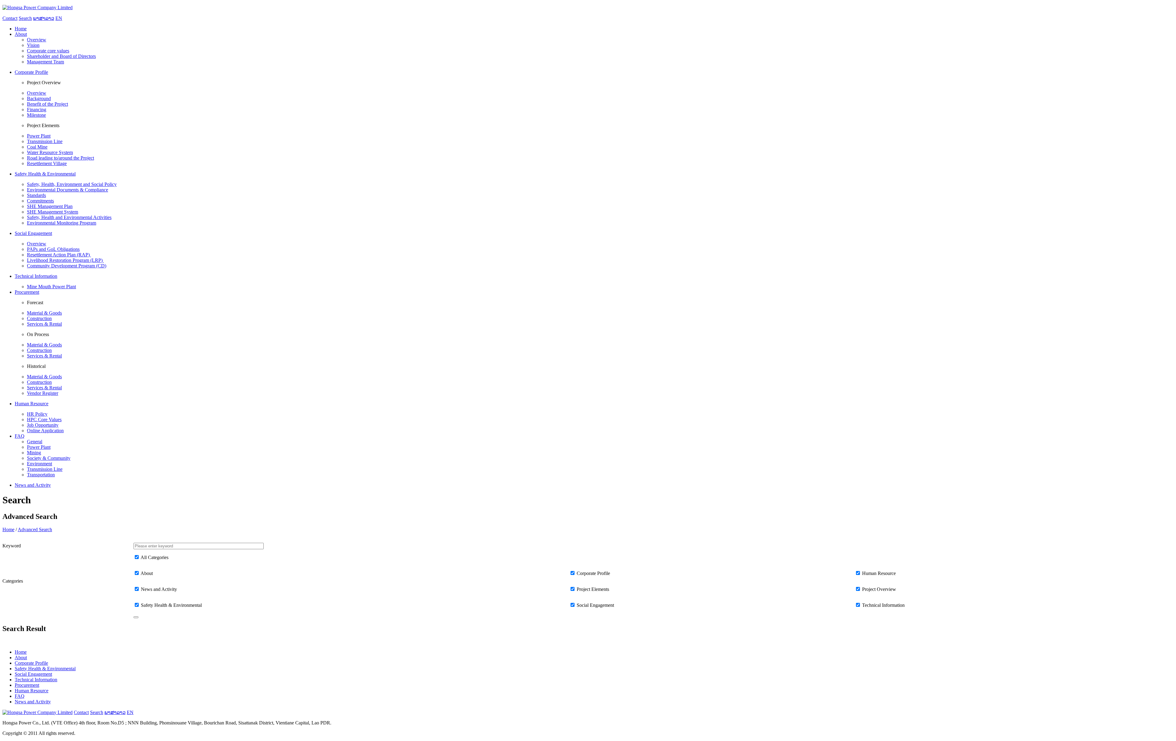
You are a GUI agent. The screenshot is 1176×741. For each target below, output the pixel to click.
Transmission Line (44, 141)
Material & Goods (44, 313)
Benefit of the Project (47, 104)
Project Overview (879, 589)
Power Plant (39, 135)
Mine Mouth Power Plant (51, 286)
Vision (33, 45)
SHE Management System (52, 211)
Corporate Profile (593, 573)
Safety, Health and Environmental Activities (69, 217)
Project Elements (593, 589)
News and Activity (159, 589)
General (34, 441)
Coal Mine (37, 146)
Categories (12, 581)
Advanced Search (35, 529)
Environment (39, 463)
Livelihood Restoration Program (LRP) (65, 260)
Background (39, 98)
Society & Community (48, 458)
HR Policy (37, 414)
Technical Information (883, 605)
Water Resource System (50, 152)
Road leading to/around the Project (60, 158)
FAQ (19, 696)
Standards (36, 195)
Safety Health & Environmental (171, 605)
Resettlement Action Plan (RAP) (59, 254)
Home (8, 529)
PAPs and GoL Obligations (53, 249)
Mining (34, 452)
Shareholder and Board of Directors (61, 56)
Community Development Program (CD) (66, 265)
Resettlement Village (47, 163)
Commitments (40, 200)
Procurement (27, 685)
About (147, 573)
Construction (39, 318)
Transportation (41, 474)
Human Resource (879, 573)
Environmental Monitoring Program (61, 222)
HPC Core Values (44, 419)
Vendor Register (42, 393)
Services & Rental (44, 324)
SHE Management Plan (50, 206)
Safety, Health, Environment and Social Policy (72, 184)
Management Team (45, 61)
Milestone (36, 115)
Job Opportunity (42, 425)
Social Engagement (595, 605)
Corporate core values (48, 50)
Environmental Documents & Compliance (67, 189)
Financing (36, 109)
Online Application (45, 430)
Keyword (11, 545)
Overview (36, 39)
